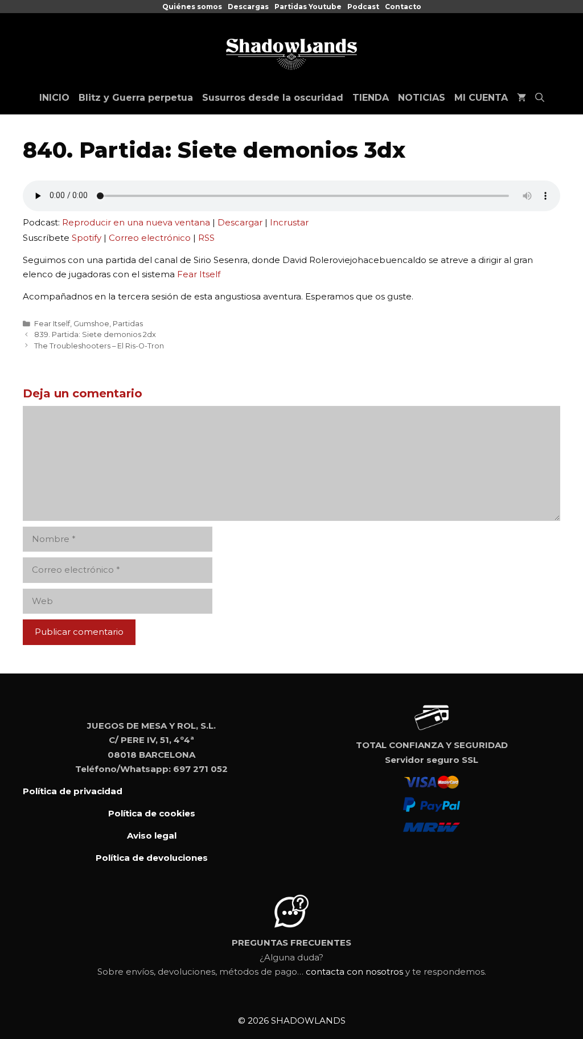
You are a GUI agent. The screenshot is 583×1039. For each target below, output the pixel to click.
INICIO (54, 97)
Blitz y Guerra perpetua (136, 97)
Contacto (403, 6)
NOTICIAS (421, 97)
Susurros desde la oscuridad (272, 97)
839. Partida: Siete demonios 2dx (95, 334)
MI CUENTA (481, 97)
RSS (206, 237)
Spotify (86, 237)
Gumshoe (91, 323)
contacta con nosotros (354, 971)
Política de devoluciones (152, 857)
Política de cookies (151, 813)
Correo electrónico (150, 237)
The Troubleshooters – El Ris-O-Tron (99, 346)
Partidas (128, 323)
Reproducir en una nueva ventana (136, 222)
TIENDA (370, 97)
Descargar (239, 222)
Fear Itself (198, 274)
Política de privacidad (72, 791)
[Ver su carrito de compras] (521, 97)
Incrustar (289, 222)
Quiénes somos (192, 6)
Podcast (363, 6)
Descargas (248, 6)
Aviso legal (151, 835)
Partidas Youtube (308, 6)
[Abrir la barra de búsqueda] (540, 97)
